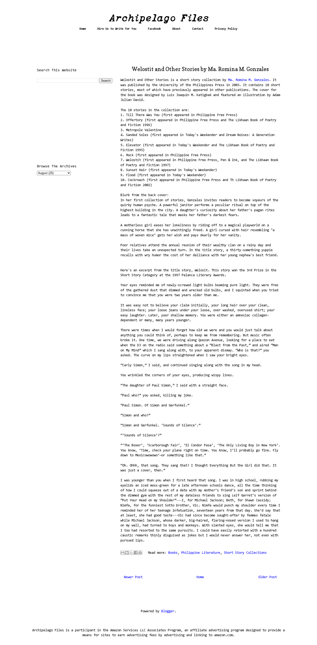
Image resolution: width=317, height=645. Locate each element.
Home (82, 28)
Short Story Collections (245, 553)
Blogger (167, 611)
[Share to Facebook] (135, 552)
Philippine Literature (200, 553)
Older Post (267, 577)
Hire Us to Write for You (116, 28)
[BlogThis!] (127, 552)
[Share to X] (131, 552)
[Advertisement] (158, 50)
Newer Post (133, 577)
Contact (197, 28)
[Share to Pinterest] (140, 552)
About (176, 28)
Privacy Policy (226, 28)
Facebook (154, 28)
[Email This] (122, 552)
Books (173, 553)
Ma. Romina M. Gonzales (248, 80)
